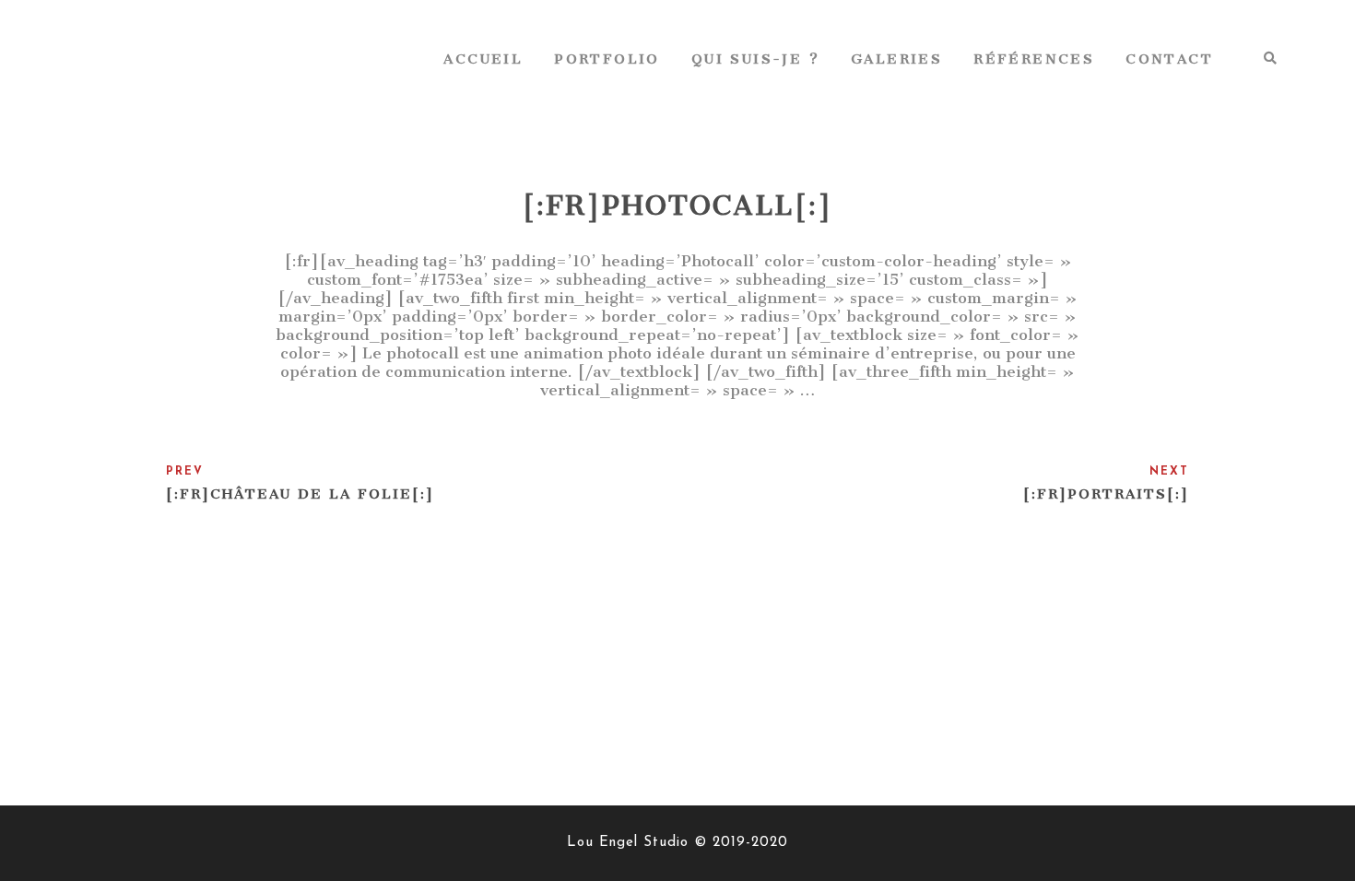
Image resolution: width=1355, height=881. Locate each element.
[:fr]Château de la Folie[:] (300, 494)
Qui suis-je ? (755, 59)
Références (1033, 59)
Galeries (896, 59)
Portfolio (607, 59)
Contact (1169, 59)
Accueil (483, 59)
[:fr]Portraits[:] (1106, 494)
